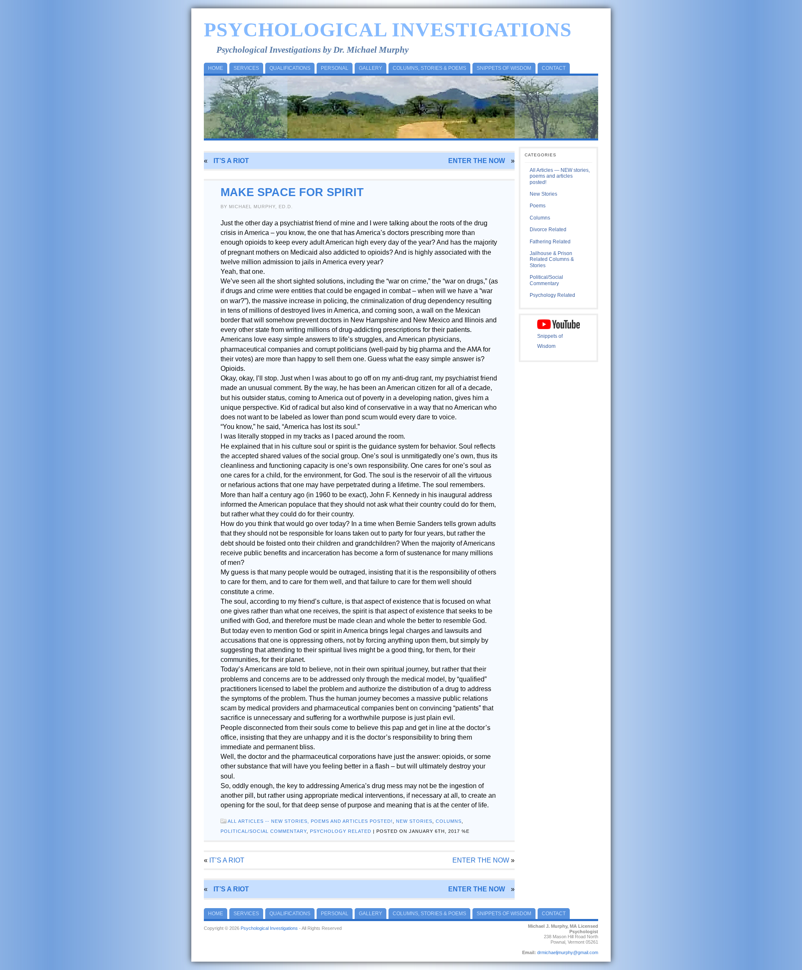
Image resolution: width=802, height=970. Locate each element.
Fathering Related (550, 242)
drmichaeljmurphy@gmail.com (567, 952)
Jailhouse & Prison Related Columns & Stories (552, 259)
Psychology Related (340, 831)
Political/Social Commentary (264, 831)
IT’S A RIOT (231, 160)
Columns (449, 821)
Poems (538, 206)
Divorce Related (548, 229)
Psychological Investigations (388, 29)
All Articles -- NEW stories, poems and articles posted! (310, 821)
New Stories (414, 821)
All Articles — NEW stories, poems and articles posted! (560, 176)
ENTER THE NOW (476, 160)
